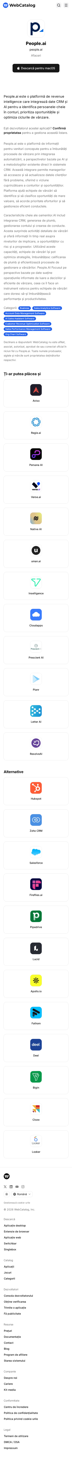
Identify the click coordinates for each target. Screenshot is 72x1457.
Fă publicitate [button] (12, 1313)
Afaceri (36, 55)
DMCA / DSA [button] (12, 1442)
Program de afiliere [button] (15, 1354)
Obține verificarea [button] (15, 1301)
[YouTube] (17, 1186)
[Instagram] (22, 1186)
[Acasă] (19, 5)
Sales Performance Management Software (27, 329)
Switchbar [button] (10, 1243)
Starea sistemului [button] (14, 1360)
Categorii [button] (9, 1278)
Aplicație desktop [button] (15, 1225)
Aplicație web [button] (12, 1237)
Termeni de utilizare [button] (16, 1436)
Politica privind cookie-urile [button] (21, 1418)
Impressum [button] (11, 1448)
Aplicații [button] (9, 1266)
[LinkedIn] (11, 1186)
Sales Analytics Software (47, 308)
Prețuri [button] (8, 1330)
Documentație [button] (12, 1336)
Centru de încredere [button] (16, 1406)
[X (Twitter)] (5, 1186)
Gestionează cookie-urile (17, 1202)
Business (24, 308)
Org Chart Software (15, 334)
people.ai (36, 49)
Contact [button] (8, 1342)
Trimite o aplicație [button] (15, 1307)
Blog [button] (6, 1348)
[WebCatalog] (7, 1176)
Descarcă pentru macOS (38, 68)
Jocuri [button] (7, 1272)
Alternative (13, 772)
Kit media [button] (10, 1389)
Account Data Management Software (24, 313)
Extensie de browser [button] (16, 1231)
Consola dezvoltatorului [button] (18, 1295)
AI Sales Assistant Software (19, 318)
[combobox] (22, 1194)
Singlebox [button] (10, 1249)
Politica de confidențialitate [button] (21, 1412)
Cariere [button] (8, 1383)
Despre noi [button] (10, 1377)
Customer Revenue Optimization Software (27, 323)
